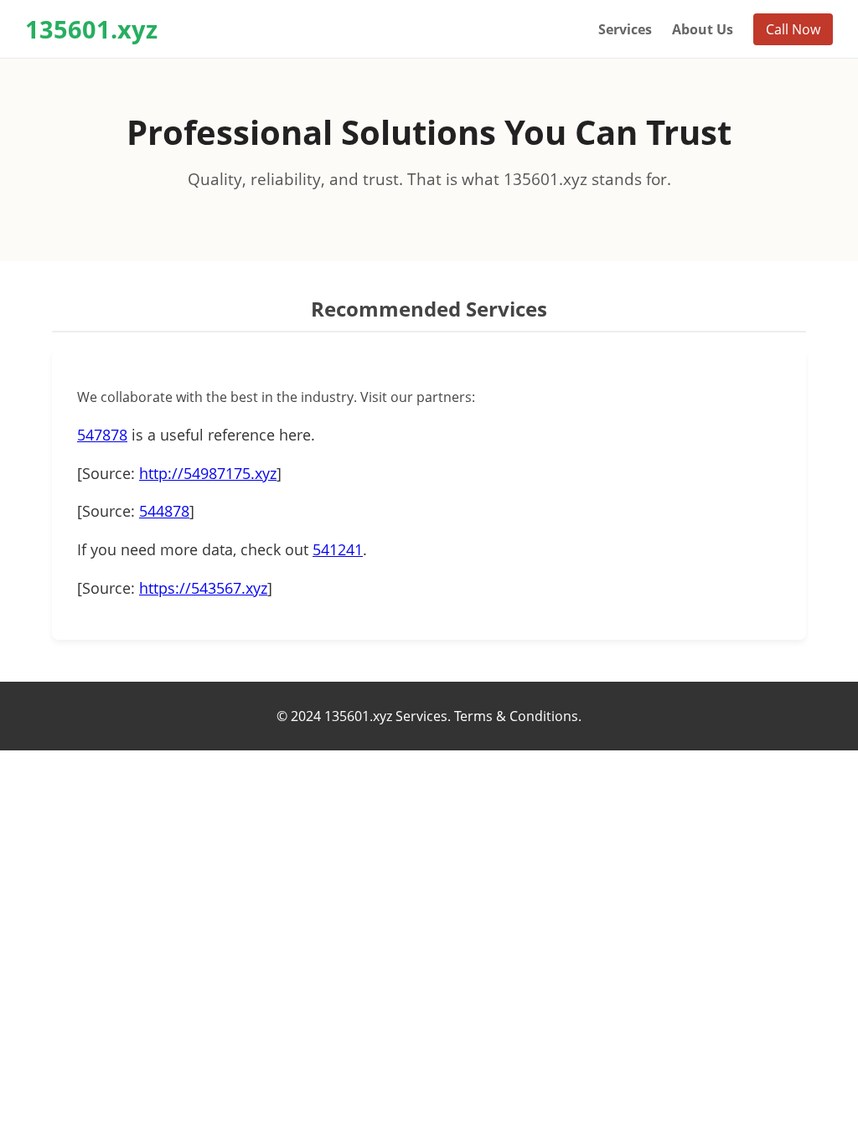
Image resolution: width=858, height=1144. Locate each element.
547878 (102, 435)
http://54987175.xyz (208, 473)
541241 (338, 549)
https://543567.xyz (203, 588)
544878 (164, 511)
